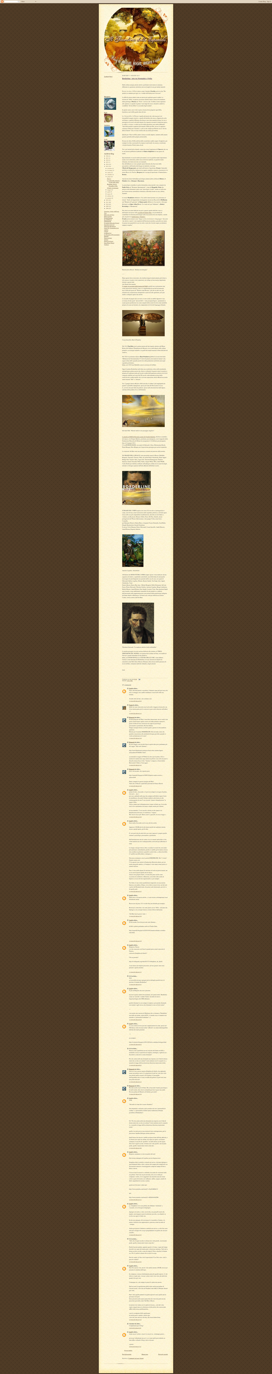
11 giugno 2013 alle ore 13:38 (135, 738)
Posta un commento (128, 1350)
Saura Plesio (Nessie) (109, 243)
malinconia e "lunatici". (138, 217)
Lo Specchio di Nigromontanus (112, 234)
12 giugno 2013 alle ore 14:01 (135, 1261)
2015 (107, 162)
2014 (107, 164)
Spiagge (109, 178)
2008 (107, 208)
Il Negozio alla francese (110, 226)
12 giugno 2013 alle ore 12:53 (135, 1235)
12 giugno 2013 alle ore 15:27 (135, 1319)
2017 (107, 158)
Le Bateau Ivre (107, 233)
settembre (109, 174)
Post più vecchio (163, 1354)
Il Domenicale (107, 221)
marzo (109, 194)
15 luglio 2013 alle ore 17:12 (135, 1346)
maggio (109, 190)
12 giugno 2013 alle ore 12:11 (135, 1199)
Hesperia (132, 717)
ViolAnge (106, 244)
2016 (107, 160)
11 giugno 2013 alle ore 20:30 (135, 1019)
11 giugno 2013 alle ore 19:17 (135, 984)
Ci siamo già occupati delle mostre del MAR (135, 286)
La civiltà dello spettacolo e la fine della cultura (113, 181)
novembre (110, 170)
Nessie (131, 705)
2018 (107, 156)
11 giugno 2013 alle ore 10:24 (135, 701)
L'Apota (106, 231)
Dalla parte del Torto (109, 215)
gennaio (109, 198)
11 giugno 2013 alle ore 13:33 (135, 713)
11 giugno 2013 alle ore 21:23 (135, 1081)
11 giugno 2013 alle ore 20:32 (135, 1044)
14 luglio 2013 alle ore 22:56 (135, 1328)
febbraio (109, 196)
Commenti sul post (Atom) (136, 1358)
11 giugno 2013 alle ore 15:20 (135, 817)
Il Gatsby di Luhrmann (112, 188)
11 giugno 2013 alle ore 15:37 (135, 972)
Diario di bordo (108, 216)
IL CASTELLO (108, 219)
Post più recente (126, 1354)
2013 (107, 166)
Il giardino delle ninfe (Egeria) (111, 223)
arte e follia (130, 680)
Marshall (106, 236)
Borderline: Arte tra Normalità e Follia (112, 185)
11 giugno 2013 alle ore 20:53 (135, 1065)
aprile (108, 192)
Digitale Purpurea (108, 218)
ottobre (109, 172)
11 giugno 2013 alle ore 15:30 (135, 941)
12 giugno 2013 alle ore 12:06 (135, 1148)
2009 (107, 206)
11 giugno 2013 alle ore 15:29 (135, 916)
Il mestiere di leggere (109, 224)
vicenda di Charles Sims (145, 212)
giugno (109, 176)
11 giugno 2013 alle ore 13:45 (135, 765)
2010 (107, 204)
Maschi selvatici (108, 238)
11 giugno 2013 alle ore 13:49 (135, 786)
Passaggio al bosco (108, 241)
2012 (107, 200)
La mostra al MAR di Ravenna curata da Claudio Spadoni (138, 437)
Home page (145, 1354)
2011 (107, 202)
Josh (130, 688)
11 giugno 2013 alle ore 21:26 (135, 1094)
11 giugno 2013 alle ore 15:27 (135, 891)
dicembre (109, 168)
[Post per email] (139, 679)
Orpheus (106, 239)
